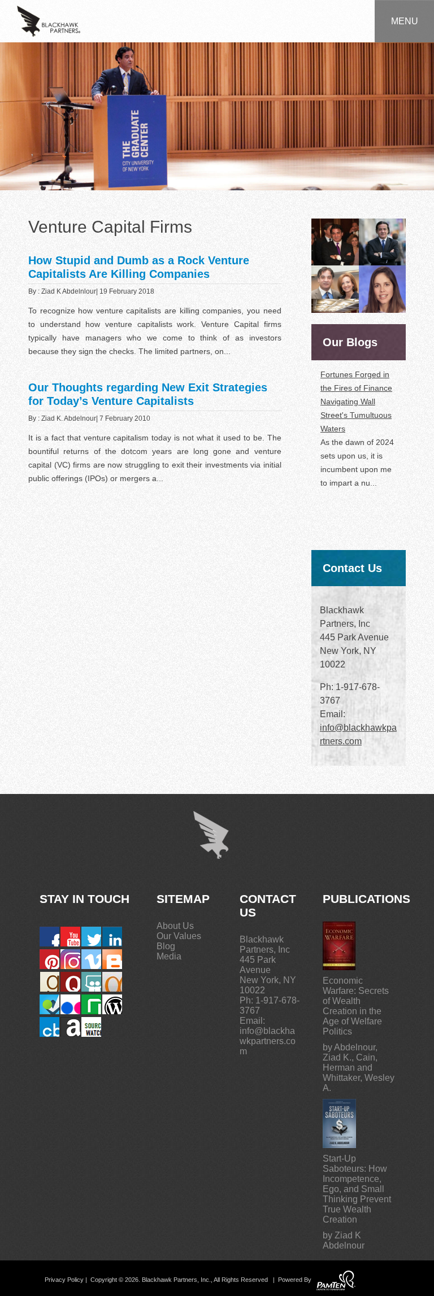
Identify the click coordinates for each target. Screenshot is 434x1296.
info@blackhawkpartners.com (268, 1041)
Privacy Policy (64, 1280)
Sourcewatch (91, 1027)
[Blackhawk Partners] (48, 20)
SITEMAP (183, 898)
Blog (166, 946)
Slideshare (91, 982)
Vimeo (91, 959)
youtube (70, 936)
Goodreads (49, 982)
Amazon (70, 1027)
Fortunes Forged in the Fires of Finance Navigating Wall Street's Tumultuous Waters (356, 401)
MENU (404, 21)
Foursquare (49, 1004)
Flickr (70, 1004)
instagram (70, 959)
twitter (91, 936)
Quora (70, 982)
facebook (49, 936)
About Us (175, 926)
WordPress (112, 1004)
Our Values (179, 936)
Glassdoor (91, 1004)
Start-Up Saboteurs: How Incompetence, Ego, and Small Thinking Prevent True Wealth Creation (357, 1189)
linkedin (112, 936)
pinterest (49, 959)
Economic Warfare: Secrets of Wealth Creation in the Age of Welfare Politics (356, 1006)
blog (112, 959)
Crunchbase (49, 1027)
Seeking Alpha (112, 982)
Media (169, 956)
